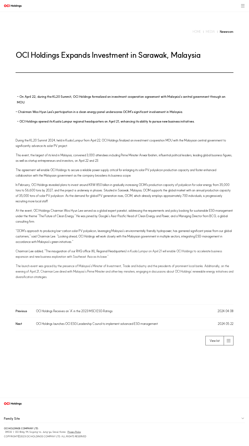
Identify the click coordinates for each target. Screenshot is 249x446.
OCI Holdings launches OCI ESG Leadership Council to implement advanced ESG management (97, 324)
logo (13, 6)
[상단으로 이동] (240, 389)
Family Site (12, 418)
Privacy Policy (74, 431)
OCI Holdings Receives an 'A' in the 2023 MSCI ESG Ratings (74, 311)
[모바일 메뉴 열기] (242, 6)
